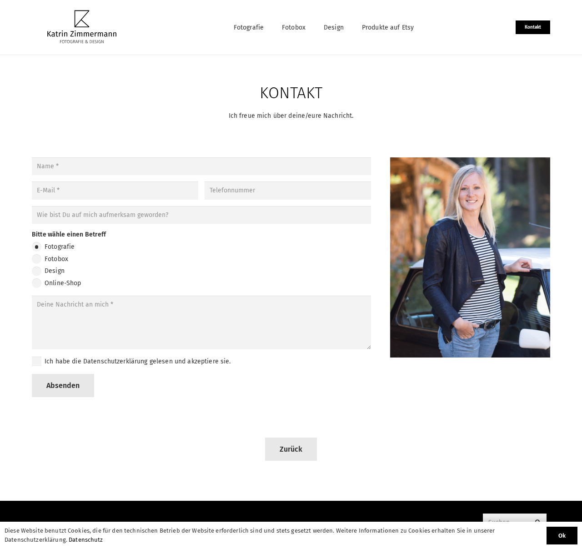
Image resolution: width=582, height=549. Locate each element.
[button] (269, 27)
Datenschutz (86, 539)
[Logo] (82, 27)
